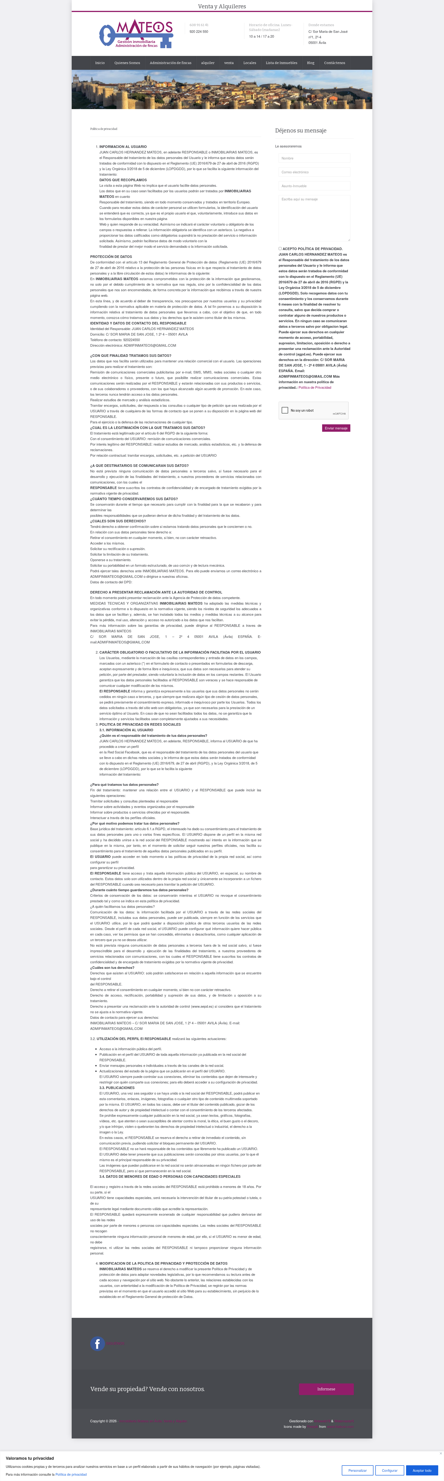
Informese (326, 1389)
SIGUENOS (115, 1343)
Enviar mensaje (336, 428)
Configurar (390, 1470)
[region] (222, 1466)
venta (229, 63)
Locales (250, 63)
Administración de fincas (170, 63)
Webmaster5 (344, 1420)
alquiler (208, 63)
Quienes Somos (127, 63)
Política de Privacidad (315, 387)
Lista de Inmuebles (281, 63)
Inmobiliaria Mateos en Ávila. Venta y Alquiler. (153, 1420)
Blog (310, 63)
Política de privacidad (71, 1474)
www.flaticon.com (340, 1426)
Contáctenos (334, 63)
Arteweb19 (322, 1420)
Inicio (100, 63)
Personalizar (357, 1470)
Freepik (312, 1426)
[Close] (441, 1453)
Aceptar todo (422, 1470)
